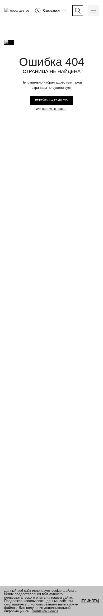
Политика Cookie (45, 611)
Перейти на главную (51, 100)
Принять (90, 601)
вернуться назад (54, 109)
